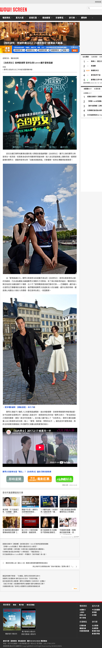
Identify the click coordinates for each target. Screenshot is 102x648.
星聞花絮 (33, 17)
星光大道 (20, 17)
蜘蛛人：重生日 (96, 61)
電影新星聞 (15, 58)
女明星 (94, 615)
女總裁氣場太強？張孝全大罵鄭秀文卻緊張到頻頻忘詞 (21, 586)
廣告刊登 (6, 641)
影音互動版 (31, 605)
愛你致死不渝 (95, 75)
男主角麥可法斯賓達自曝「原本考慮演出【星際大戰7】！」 (53, 566)
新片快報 (83, 618)
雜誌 (14, 605)
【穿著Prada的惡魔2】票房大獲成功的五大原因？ (20, 546)
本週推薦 (97, 89)
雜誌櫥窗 (46, 17)
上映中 (82, 612)
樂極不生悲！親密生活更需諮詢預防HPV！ (30, 510)
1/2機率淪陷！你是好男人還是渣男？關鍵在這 (49, 510)
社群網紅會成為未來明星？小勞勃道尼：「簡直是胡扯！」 (22, 552)
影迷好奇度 (96, 631)
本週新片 (83, 610)
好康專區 (59, 17)
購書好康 (83, 628)
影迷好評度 (96, 634)
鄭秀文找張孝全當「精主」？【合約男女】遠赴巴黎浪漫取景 (27, 471)
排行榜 (72, 17)
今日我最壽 (96, 610)
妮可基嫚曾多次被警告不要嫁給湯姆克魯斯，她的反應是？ (49, 531)
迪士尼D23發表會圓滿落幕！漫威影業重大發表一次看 (30, 531)
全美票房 (94, 57)
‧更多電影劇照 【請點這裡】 (14, 407)
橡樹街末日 (95, 70)
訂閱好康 (83, 626)
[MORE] (74, 589)
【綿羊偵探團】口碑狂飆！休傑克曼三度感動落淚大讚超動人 (24, 549)
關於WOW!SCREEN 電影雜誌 (37, 641)
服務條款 (14, 641)
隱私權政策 (22, 641)
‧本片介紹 (30, 407)
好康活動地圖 (84, 631)
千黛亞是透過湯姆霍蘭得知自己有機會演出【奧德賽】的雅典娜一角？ (68, 510)
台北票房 (86, 57)
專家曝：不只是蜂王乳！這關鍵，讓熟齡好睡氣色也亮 (11, 510)
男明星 (94, 612)
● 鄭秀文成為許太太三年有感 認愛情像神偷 (17, 70)
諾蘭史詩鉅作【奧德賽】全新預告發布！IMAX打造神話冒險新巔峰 (25, 544)
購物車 (84, 17)
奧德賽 (93, 66)
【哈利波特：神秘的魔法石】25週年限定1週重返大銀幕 (32, 43)
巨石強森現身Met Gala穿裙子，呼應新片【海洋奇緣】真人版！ (25, 554)
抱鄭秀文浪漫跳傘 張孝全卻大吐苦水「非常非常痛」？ (21, 578)
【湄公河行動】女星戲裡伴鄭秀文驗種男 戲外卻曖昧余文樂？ (24, 584)
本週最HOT (88, 89)
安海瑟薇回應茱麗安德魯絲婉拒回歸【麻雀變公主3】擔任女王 (11, 531)
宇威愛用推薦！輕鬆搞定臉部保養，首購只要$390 (68, 531)
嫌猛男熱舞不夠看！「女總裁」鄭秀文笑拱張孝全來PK (21, 576)
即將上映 (83, 615)
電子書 (21, 605)
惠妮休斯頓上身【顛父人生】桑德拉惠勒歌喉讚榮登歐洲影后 (27, 563)
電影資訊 (6, 17)
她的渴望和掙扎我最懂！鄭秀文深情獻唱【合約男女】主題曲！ (24, 581)
